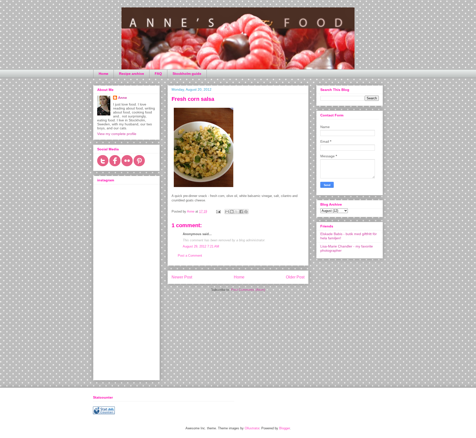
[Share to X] (236, 211)
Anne (122, 98)
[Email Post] (218, 211)
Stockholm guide (187, 74)
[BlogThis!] (231, 211)
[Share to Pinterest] (245, 211)
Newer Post (182, 277)
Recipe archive (131, 74)
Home (103, 74)
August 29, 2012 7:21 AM (201, 246)
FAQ (158, 74)
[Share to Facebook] (241, 211)
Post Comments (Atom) (248, 290)
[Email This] (227, 211)
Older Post (295, 277)
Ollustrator (252, 428)
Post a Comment (190, 255)
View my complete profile (116, 134)
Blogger (284, 428)
